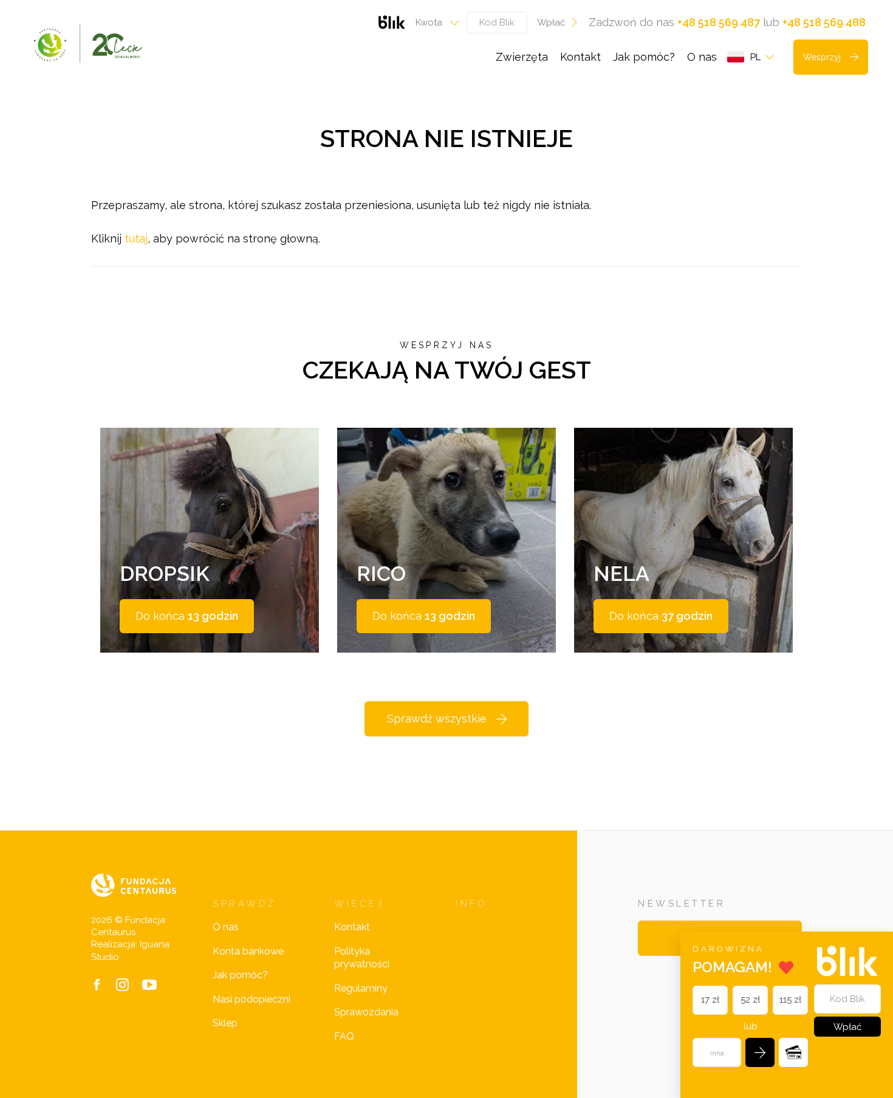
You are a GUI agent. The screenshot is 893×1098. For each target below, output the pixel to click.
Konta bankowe (248, 951)
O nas (702, 56)
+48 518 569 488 (824, 22)
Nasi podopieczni (251, 999)
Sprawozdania (366, 1012)
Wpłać (551, 22)
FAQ (344, 1036)
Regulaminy (361, 988)
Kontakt (580, 56)
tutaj (136, 238)
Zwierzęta (522, 56)
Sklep (225, 1023)
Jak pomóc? (644, 56)
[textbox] (433, 22)
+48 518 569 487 (718, 22)
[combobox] (433, 22)
